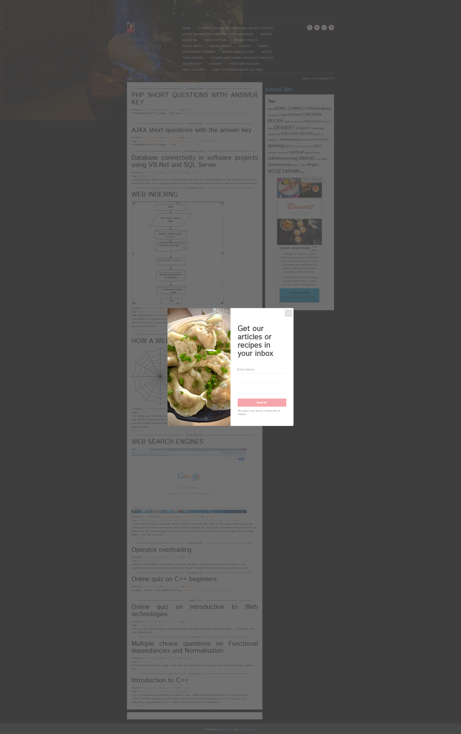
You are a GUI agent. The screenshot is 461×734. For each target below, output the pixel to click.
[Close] (288, 313)
